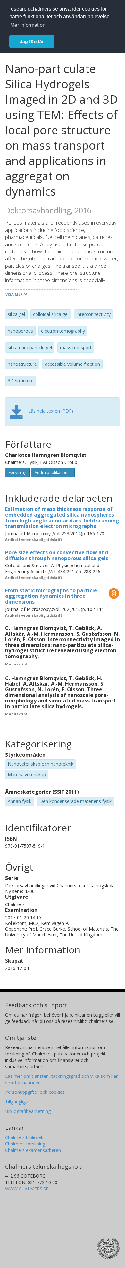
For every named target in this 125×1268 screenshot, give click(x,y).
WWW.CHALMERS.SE (26, 1189)
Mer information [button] (28, 25)
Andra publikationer (53, 472)
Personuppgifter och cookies (35, 1092)
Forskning (17, 472)
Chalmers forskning (25, 1144)
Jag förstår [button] (32, 41)
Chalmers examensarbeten (33, 1150)
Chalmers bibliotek (24, 1137)
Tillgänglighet (18, 1102)
